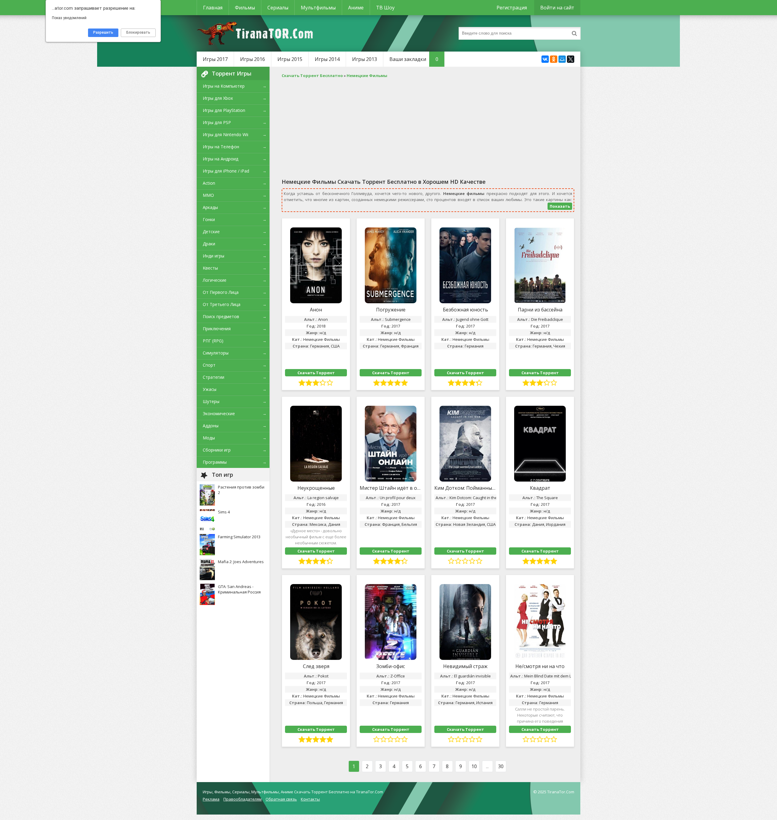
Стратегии (213, 377)
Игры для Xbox (218, 98)
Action (209, 183)
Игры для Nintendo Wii (225, 134)
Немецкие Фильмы (321, 339)
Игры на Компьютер (224, 86)
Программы (215, 462)
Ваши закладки (413, 59)
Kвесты (210, 268)
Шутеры (211, 401)
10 (474, 766)
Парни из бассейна (540, 309)
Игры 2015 (289, 59)
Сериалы (277, 7)
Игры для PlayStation (224, 110)
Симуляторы (216, 353)
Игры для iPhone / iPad (226, 171)
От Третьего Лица (221, 304)
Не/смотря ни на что (540, 666)
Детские (211, 231)
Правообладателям (242, 799)
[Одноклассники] (553, 59)
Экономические (219, 413)
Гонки (209, 219)
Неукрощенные (316, 488)
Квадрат (540, 488)
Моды (209, 438)
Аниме (356, 7)
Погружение (390, 309)
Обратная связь (281, 799)
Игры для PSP (217, 122)
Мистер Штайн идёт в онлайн (391, 488)
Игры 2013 (364, 59)
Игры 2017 (215, 59)
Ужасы (209, 389)
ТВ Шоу (385, 7)
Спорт (209, 365)
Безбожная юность (465, 309)
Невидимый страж (465, 666)
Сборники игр (217, 450)
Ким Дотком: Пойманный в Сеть (465, 488)
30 (501, 766)
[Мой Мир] (562, 59)
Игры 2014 (327, 59)
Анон (316, 309)
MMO (208, 195)
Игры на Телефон (221, 147)
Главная (212, 7)
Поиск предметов (221, 316)
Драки (209, 244)
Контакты (310, 799)
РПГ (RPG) (213, 341)
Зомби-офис (390, 666)
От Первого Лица (221, 292)
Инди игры (213, 256)
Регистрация (512, 7)
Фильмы (245, 7)
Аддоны (211, 425)
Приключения (217, 328)
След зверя (316, 666)
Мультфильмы (318, 7)
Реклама (211, 799)
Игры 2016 (252, 59)
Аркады (210, 207)
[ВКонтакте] (545, 59)
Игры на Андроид (220, 159)
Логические (214, 280)
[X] (570, 59)
